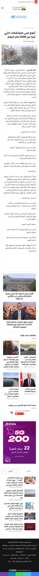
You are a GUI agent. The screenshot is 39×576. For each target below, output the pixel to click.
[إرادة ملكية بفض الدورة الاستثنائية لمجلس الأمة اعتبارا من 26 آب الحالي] (29, 526)
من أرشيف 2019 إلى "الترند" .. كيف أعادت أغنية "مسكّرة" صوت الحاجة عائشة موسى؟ (14, 481)
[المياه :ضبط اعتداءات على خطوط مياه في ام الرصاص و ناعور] (11, 379)
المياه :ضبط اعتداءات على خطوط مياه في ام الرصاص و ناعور (12, 392)
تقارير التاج (13, 558)
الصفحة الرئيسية (31, 555)
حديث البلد (21, 558)
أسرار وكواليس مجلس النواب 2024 (21, 561)
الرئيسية (32, 28)
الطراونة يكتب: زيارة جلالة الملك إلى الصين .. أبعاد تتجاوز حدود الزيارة (14, 516)
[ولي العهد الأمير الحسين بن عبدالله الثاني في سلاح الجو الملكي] (29, 506)
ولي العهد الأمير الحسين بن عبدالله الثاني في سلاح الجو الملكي (13, 506)
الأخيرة (28, 471)
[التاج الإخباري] (19, 8)
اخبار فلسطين (14, 555)
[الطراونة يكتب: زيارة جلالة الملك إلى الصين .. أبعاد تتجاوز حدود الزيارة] (29, 516)
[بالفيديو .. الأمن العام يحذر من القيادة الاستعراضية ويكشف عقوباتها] (28, 348)
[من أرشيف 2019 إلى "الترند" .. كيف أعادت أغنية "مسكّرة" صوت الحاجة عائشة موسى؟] (29, 480)
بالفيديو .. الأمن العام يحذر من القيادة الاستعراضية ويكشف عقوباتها (28, 361)
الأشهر (10, 471)
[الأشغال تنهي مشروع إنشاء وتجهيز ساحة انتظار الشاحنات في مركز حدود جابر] (29, 493)
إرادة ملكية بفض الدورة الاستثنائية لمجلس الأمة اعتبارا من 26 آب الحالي (13, 526)
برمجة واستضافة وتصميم (24, 570)
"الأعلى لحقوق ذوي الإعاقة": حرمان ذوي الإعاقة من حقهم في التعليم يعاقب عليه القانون (11, 362)
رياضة (9, 561)
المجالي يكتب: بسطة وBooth (30, 390)
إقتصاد (26, 558)
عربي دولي (6, 555)
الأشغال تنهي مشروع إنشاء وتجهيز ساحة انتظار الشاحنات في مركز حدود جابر (13, 494)
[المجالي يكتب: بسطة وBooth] (28, 379)
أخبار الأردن (25, 28)
